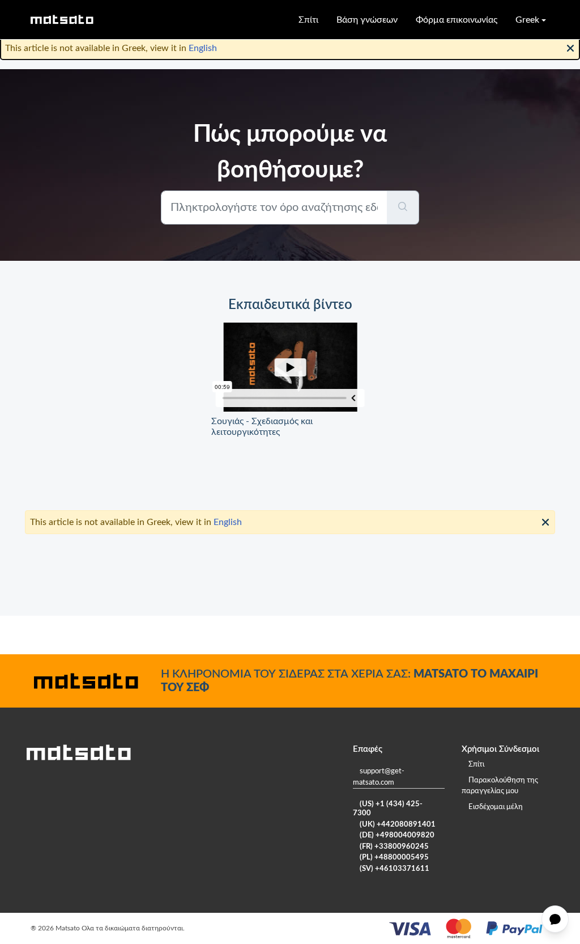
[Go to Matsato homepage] (62, 19)
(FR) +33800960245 (394, 846)
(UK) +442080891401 (398, 824)
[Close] (570, 47)
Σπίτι (308, 19)
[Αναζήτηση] (403, 208)
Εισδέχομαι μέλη (495, 807)
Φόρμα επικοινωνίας (456, 19)
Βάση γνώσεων (367, 19)
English (203, 48)
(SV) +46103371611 (394, 869)
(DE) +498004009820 (397, 835)
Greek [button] (527, 19)
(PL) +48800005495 (394, 857)
